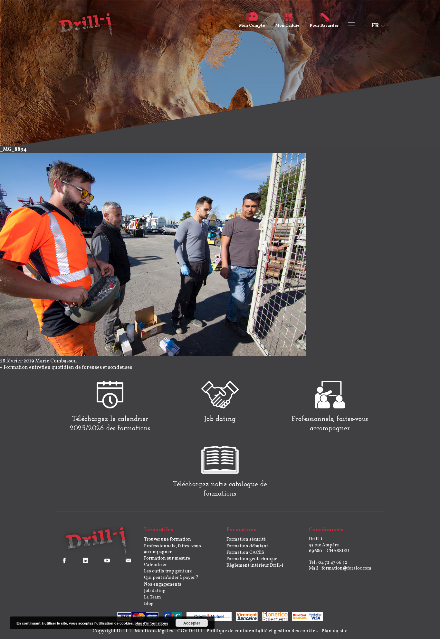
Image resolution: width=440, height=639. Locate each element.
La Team (152, 597)
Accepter (191, 623)
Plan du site (334, 631)
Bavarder (324, 26)
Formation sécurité (246, 539)
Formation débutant (247, 546)
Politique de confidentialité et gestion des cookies (262, 631)
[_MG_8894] (153, 354)
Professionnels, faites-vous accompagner (172, 549)
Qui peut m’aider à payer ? (171, 578)
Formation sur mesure (167, 558)
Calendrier (155, 565)
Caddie (287, 26)
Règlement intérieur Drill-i (254, 565)
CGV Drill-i (190, 631)
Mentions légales (154, 631)
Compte (252, 26)
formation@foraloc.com (346, 568)
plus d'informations (151, 623)
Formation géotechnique (251, 559)
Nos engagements (162, 584)
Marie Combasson (56, 361)
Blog (149, 604)
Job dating (155, 591)
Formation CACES (245, 553)
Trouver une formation (167, 539)
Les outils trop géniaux (168, 571)
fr (375, 26)
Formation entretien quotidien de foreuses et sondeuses (68, 367)
